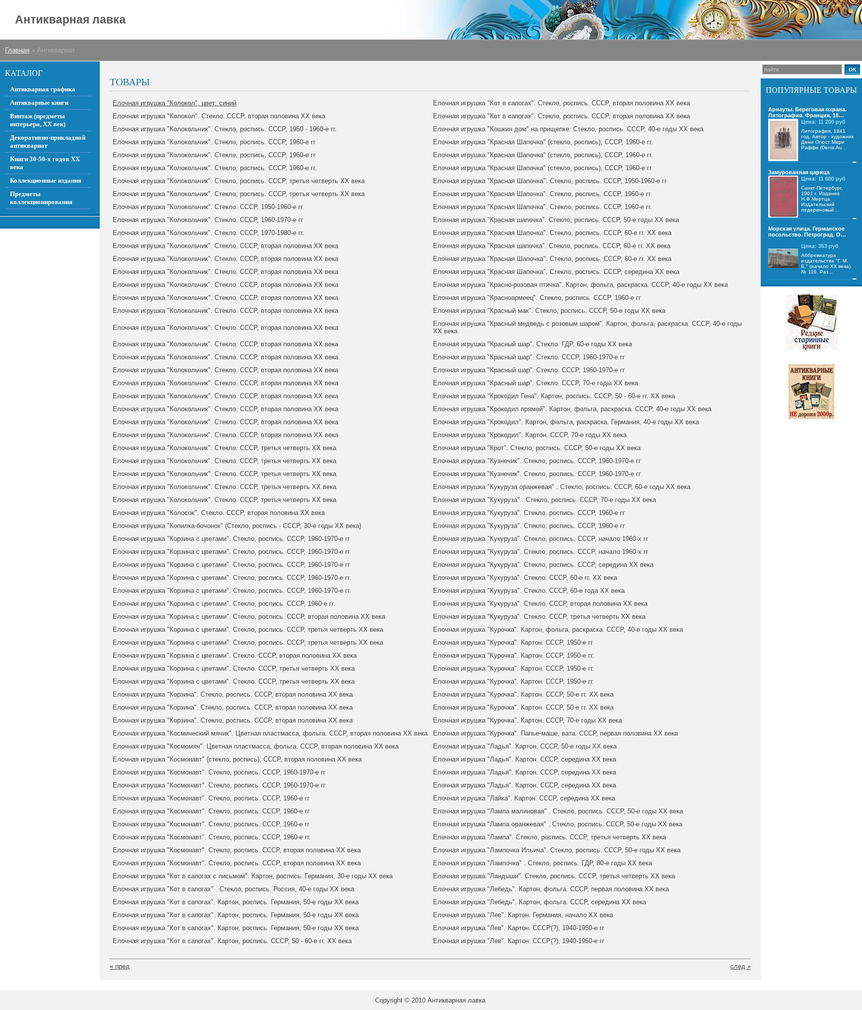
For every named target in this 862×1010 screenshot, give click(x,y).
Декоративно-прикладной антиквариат (47, 141)
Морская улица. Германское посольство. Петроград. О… (807, 232)
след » (740, 966)
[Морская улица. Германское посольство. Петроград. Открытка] (783, 258)
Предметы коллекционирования (41, 198)
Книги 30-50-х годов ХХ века (45, 163)
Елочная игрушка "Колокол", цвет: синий (174, 103)
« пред (120, 966)
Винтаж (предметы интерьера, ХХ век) (37, 120)
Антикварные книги (39, 102)
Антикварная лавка (70, 19)
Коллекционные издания (45, 180)
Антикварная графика (42, 89)
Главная (17, 50)
